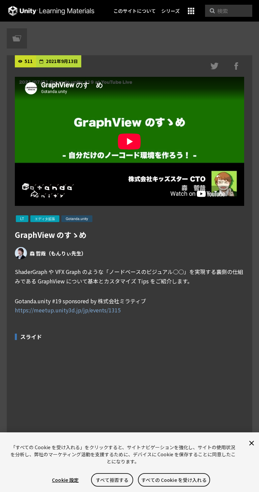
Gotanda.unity (77, 218)
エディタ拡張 (45, 218)
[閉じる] (252, 443)
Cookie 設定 (65, 479)
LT (22, 218)
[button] (191, 11)
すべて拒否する (112, 479)
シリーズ (170, 10)
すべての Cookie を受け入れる (174, 479)
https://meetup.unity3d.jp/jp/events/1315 (68, 310)
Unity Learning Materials (51, 11)
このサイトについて (134, 10)
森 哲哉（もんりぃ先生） (58, 253)
